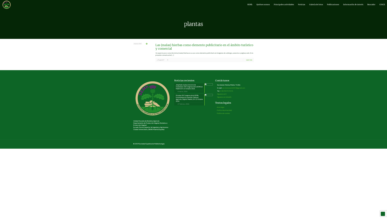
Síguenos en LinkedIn (224, 97)
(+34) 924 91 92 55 (226, 91)
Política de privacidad (224, 110)
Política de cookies (223, 113)
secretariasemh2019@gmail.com (233, 88)
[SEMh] (6, 4)
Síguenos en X (221, 94)
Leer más (249, 60)
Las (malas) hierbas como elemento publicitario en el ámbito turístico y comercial (204, 46)
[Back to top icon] (252, 144)
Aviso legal (220, 107)
